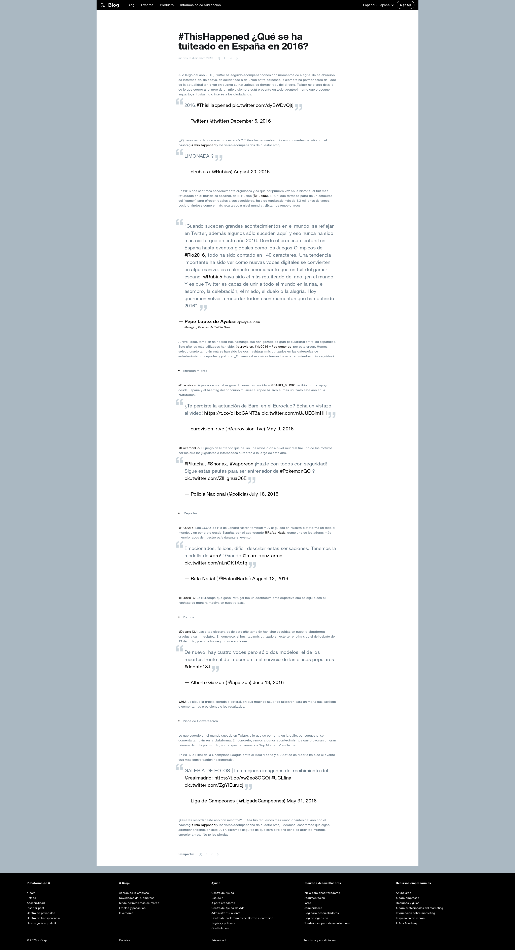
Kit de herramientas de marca (139, 903)
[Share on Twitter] (219, 58)
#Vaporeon (241, 464)
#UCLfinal (282, 778)
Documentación (314, 898)
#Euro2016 (186, 598)
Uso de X (217, 898)
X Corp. (124, 883)
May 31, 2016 (301, 801)
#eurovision (244, 346)
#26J (182, 702)
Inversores (126, 913)
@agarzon (239, 682)
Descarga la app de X (41, 923)
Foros (307, 903)
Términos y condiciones (320, 940)
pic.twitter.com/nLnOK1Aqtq (215, 563)
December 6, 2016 (250, 121)
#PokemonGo (189, 448)
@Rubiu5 (260, 196)
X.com (31, 893)
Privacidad (218, 940)
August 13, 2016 (270, 578)
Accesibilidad (36, 903)
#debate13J (197, 667)
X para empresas (407, 898)
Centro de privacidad (41, 913)
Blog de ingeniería (316, 918)
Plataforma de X (38, 883)
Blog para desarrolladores (321, 913)
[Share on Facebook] (224, 58)
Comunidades (313, 908)
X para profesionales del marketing (419, 908)
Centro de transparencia (43, 918)
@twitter (219, 121)
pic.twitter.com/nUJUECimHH (294, 413)
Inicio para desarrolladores (322, 893)
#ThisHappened (214, 105)
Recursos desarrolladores (322, 883)
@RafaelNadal (275, 532)
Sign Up (405, 5)
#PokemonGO (295, 471)
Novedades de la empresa (136, 898)
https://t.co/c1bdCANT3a (232, 413)
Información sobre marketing (415, 913)
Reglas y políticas (223, 923)
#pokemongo (281, 346)
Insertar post (35, 908)
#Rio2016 (194, 255)
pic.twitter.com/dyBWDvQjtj (262, 105)
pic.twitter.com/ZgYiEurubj (213, 785)
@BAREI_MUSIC (283, 385)
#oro (215, 555)
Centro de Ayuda (222, 893)
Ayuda (215, 883)
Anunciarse (403, 893)
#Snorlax (217, 464)
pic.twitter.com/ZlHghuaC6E (215, 478)
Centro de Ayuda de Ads (227, 908)
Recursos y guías (407, 903)
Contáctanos (220, 928)
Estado (31, 898)
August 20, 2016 (252, 171)
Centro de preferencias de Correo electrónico (242, 918)
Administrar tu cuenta (225, 913)
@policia (238, 494)
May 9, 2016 (280, 429)
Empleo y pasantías (132, 908)
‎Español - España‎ (377, 5)
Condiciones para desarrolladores (326, 923)
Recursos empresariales (413, 883)
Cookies (124, 940)
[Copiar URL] (236, 58)
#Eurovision (187, 385)
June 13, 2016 (268, 682)
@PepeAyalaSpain (246, 322)
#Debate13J (187, 632)
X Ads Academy (406, 923)
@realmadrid (198, 778)
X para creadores (223, 903)
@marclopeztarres (262, 555)
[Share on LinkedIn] (230, 58)
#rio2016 (261, 346)
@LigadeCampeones (261, 801)
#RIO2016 (186, 528)
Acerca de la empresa (134, 893)
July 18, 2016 (263, 494)
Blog (131, 5)
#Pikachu (194, 464)
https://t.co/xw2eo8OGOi (242, 778)
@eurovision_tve (246, 429)
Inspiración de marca (410, 918)
